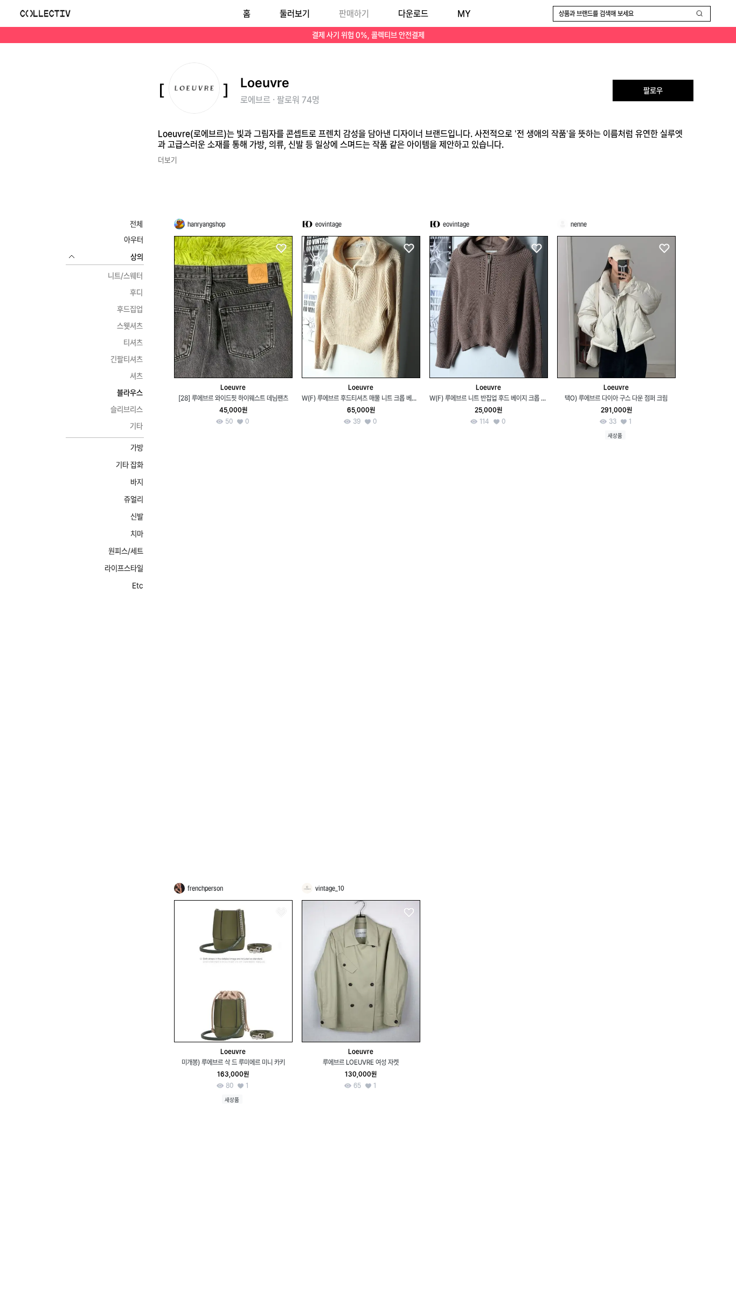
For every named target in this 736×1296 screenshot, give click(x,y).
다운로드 (413, 14)
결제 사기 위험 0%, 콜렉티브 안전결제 (368, 35)
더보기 (167, 160)
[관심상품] (280, 248)
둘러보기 (295, 14)
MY (463, 14)
